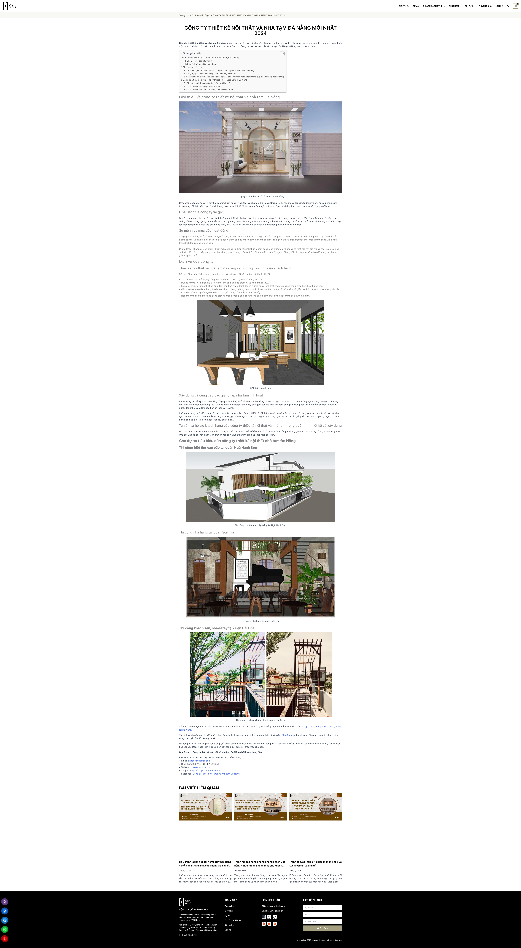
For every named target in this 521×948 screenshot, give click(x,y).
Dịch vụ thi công (200, 15)
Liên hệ (228, 902)
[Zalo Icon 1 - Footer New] (269, 890)
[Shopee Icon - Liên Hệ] (264, 896)
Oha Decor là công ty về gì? (199, 61)
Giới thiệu (229, 883)
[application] (443, 6)
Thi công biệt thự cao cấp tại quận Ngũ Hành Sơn (209, 83)
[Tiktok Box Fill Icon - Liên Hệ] (275, 890)
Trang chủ (184, 15)
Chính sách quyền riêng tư (273, 878)
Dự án (227, 888)
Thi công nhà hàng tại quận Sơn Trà (204, 86)
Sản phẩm (229, 897)
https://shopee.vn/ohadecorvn (205, 770)
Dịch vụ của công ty (192, 67)
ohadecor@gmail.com (199, 760)
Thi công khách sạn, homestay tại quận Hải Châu (210, 89)
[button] (281, 53)
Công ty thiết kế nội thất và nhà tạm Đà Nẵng (216, 773)
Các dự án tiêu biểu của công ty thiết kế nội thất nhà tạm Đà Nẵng (215, 80)
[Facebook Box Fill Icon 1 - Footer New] (264, 890)
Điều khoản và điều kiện (272, 883)
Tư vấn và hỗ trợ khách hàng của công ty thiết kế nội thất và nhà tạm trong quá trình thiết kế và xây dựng (236, 77)
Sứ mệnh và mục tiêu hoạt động (201, 64)
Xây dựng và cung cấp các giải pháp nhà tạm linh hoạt (212, 73)
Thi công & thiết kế (233, 893)
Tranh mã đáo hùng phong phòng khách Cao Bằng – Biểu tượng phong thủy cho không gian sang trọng (259, 838)
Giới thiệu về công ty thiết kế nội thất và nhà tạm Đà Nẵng (210, 57)
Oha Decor (287, 735)
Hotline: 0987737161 (188, 907)
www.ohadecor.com (201, 767)
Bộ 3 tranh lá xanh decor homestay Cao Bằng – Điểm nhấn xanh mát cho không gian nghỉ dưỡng (205, 838)
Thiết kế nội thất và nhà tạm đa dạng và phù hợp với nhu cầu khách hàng (220, 70)
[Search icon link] (508, 6)
